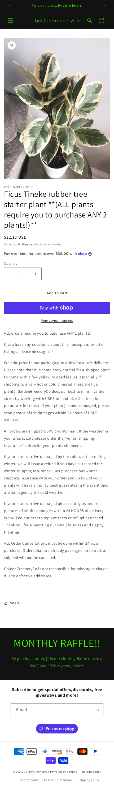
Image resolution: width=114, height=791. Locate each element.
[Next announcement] (104, 6)
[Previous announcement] (10, 6)
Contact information (58, 780)
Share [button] (15, 603)
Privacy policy (29, 780)
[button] (10, 20)
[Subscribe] (97, 709)
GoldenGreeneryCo (36, 771)
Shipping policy (89, 780)
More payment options (57, 320)
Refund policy (91, 771)
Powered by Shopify (63, 771)
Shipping (27, 244)
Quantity (10, 263)
